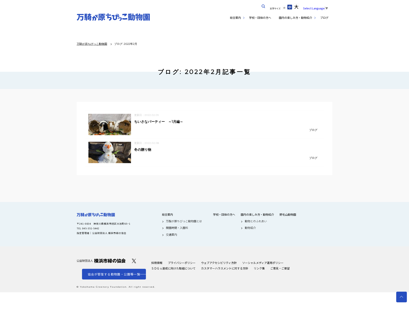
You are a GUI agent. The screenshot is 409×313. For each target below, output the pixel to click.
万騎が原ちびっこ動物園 (96, 215)
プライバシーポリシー (182, 263)
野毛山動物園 (287, 214)
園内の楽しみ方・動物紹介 (295, 18)
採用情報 (156, 263)
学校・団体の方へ (260, 18)
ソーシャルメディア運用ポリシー (263, 263)
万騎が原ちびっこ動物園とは (184, 221)
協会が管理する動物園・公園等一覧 (114, 274)
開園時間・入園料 (177, 228)
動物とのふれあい (256, 221)
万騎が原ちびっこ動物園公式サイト (113, 17)
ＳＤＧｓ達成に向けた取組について (173, 268)
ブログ (324, 18)
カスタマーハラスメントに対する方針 (224, 268)
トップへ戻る (401, 297)
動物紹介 (250, 228)
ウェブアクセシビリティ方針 (219, 263)
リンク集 (259, 268)
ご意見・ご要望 (280, 268)
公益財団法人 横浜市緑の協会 (101, 261)
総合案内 (235, 18)
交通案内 (171, 235)
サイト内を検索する (263, 6)
